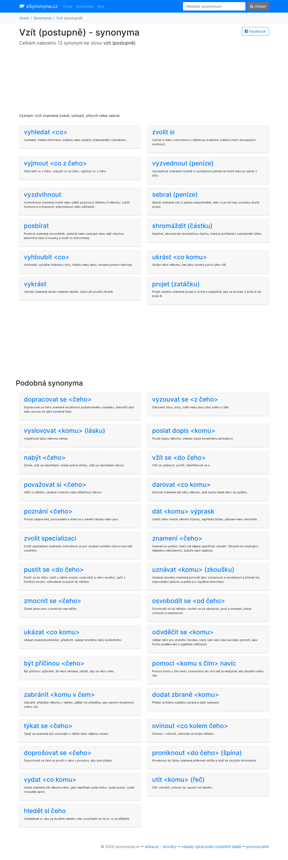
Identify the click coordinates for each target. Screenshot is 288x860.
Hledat (260, 6)
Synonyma (85, 6)
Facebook (257, 31)
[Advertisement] (144, 81)
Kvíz (100, 6)
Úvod (67, 6)
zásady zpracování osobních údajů (211, 846)
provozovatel (257, 846)
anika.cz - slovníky (161, 846)
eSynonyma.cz (41, 6)
